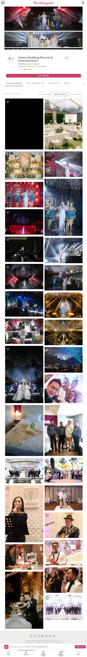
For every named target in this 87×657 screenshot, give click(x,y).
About (67, 83)
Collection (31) (14, 83)
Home (8, 654)
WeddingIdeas (43, 655)
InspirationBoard (60, 655)
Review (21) (54, 83)
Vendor (26, 654)
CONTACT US (57, 642)
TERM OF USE (41, 642)
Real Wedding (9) (35, 83)
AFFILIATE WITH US (55, 640)
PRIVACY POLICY (30, 642)
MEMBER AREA (30, 640)
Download (80, 647)
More (78, 654)
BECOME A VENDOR (42, 640)
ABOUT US (49, 642)
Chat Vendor (43, 76)
